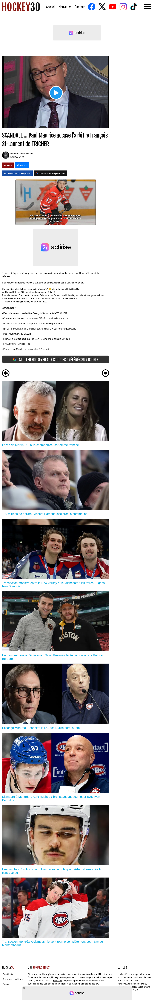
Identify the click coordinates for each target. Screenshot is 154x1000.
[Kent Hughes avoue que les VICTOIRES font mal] (5, 373)
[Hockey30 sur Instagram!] (123, 6)
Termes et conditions (13, 979)
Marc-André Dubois (23, 153)
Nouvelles (65, 6)
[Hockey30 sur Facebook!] (91, 6)
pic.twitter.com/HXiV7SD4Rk (65, 288)
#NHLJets (67, 295)
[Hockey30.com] (21, 6)
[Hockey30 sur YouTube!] (112, 6)
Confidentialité (9, 974)
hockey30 (8, 165)
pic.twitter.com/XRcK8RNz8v (65, 298)
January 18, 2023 (46, 292)
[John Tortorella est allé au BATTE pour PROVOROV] (105, 373)
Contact (79, 6)
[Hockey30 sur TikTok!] (133, 6)
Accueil (50, 6)
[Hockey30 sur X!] (102, 6)
